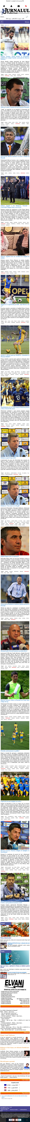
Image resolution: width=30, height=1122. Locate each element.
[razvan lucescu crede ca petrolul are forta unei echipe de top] (15, 698)
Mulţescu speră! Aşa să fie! (8, 458)
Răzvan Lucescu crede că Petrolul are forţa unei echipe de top (15, 700)
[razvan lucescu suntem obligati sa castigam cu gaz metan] (15, 849)
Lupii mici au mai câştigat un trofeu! (11, 801)
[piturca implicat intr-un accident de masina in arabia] (15, 255)
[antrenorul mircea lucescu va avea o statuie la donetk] (15, 155)
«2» (8, 25)
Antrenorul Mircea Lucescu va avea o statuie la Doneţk (15, 157)
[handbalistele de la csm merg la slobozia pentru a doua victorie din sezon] (15, 405)
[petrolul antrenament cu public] (15, 749)
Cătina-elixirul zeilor (5, 938)
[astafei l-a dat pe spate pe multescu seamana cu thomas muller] (15, 353)
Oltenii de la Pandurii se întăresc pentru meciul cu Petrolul (15, 604)
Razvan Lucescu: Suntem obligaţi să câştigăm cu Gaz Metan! (15, 851)
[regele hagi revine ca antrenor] (15, 555)
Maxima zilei (25, 1073)
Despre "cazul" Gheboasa (7, 1035)
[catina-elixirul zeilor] (15, 936)
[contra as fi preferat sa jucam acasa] (15, 901)
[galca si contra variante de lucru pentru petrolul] (15, 105)
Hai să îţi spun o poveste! (7, 1061)
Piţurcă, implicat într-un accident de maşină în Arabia (15, 257)
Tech (2, 951)
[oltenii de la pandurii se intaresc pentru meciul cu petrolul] (15, 602)
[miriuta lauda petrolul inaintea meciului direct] (15, 649)
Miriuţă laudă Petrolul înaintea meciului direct (14, 651)
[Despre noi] (11, 6)
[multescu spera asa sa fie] (15, 456)
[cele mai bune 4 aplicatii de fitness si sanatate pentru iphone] (15, 964)
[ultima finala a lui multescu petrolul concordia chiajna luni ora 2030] (15, 204)
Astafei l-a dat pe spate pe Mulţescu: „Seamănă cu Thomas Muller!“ (15, 355)
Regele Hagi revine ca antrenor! (10, 556)
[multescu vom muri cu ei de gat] (15, 504)
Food (3, 923)
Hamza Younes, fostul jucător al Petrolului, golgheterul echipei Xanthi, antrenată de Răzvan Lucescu (15, 58)
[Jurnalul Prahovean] (4, 6)
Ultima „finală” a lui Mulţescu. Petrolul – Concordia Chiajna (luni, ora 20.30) (15, 206)
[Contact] (19, 6)
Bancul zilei (25, 1006)
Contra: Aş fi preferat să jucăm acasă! (11, 902)
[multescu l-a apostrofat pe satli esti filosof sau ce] (15, 303)
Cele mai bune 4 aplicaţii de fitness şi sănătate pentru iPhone (15, 966)
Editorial (26, 1032)
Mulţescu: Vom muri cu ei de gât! (10, 506)
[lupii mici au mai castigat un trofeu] (15, 800)
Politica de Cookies (21, 1116)
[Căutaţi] (27, 17)
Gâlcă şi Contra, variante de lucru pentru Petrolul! (15, 107)
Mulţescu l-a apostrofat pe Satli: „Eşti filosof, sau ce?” (15, 305)
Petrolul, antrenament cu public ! (10, 751)
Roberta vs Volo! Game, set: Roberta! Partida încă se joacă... (14, 1048)
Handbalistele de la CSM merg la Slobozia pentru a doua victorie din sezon (15, 407)
